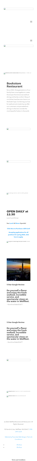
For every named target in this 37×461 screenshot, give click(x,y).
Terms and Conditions (18, 460)
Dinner (17, 223)
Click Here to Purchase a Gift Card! (18, 229)
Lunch (11, 223)
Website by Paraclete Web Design (15, 437)
